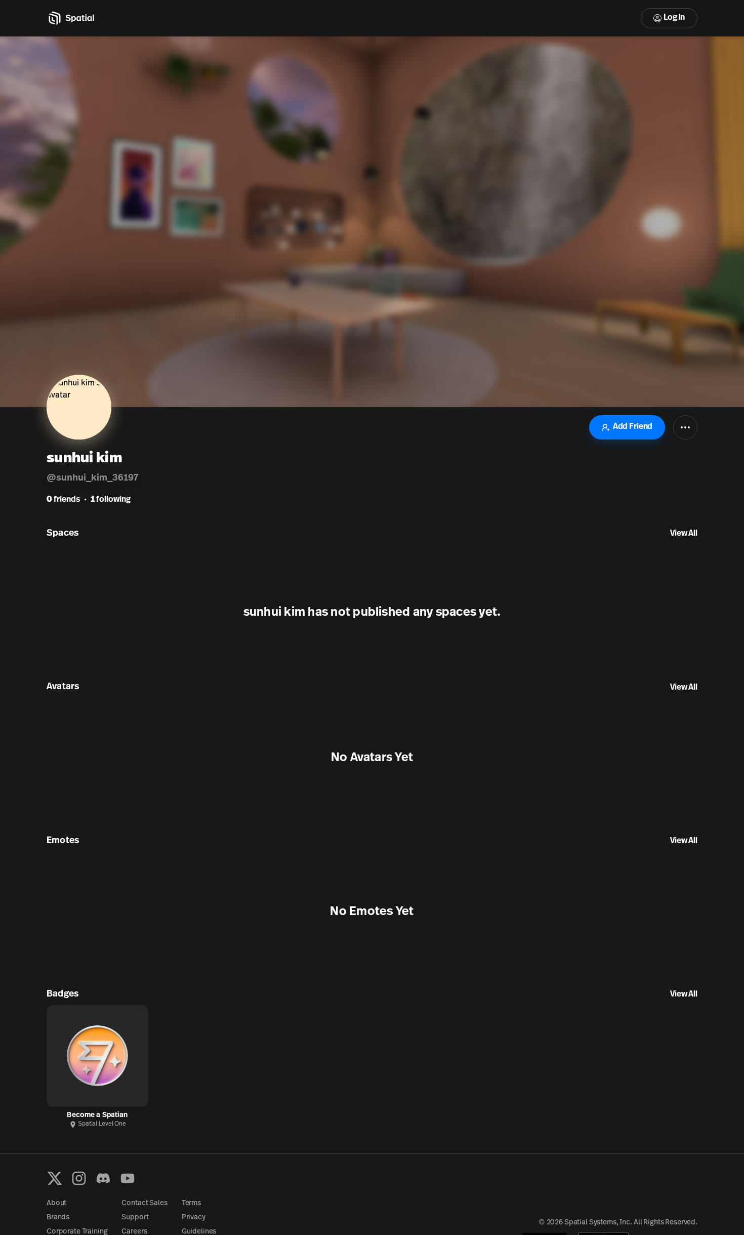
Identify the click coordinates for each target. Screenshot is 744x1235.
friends (63, 500)
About (56, 1203)
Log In (674, 18)
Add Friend (632, 427)
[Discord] (103, 1178)
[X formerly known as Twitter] (55, 1178)
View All (683, 534)
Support (134, 1217)
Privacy (193, 1217)
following (111, 500)
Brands (58, 1217)
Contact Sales (144, 1203)
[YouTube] (127, 1178)
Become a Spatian (97, 1115)
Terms (191, 1203)
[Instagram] (79, 1178)
